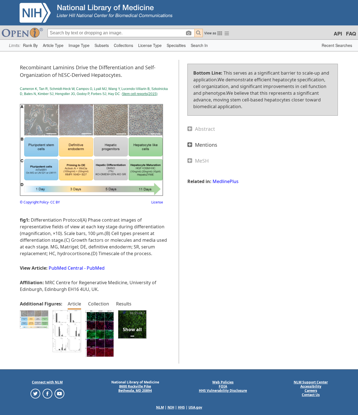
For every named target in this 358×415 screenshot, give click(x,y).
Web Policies (223, 382)
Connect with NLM (47, 382)
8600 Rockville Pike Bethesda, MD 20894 (135, 388)
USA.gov (195, 407)
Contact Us (311, 394)
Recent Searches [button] (337, 45)
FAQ (351, 33)
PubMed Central (66, 268)
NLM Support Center (311, 382)
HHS (181, 407)
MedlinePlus (226, 181)
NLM (160, 407)
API (338, 33)
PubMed (96, 268)
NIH (171, 407)
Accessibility (310, 386)
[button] (30, 45)
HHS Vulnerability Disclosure (223, 390)
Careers (311, 390)
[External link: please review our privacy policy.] (35, 393)
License (157, 202)
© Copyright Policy (34, 202)
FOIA (223, 386)
